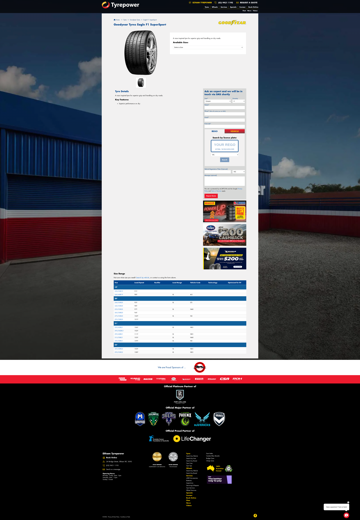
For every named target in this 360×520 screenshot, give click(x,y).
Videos (255, 11)
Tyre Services (190, 488)
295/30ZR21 (119, 331)
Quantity (235, 98)
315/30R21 (119, 337)
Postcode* (207, 124)
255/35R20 (119, 309)
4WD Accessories (192, 478)
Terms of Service (216, 191)
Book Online (253, 7)
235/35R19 (119, 291)
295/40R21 (119, 334)
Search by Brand (191, 461)
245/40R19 (119, 295)
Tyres (207, 7)
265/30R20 (119, 313)
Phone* (215, 111)
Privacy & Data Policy (113, 517)
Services (224, 7)
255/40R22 (119, 349)
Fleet (244, 11)
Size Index (209, 453)
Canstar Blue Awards (212, 456)
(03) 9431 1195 (225, 2)
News (249, 11)
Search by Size (191, 458)
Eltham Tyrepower (202, 2)
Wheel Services (191, 490)
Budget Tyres (210, 458)
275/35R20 (119, 316)
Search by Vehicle (192, 456)
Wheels (215, 7)
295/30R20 (119, 319)
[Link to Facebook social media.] (255, 515)
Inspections (189, 483)
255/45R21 (119, 327)
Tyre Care (189, 463)
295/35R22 (119, 352)
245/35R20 (119, 303)
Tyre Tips (189, 466)
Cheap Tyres (210, 461)
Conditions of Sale (125, 517)
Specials (233, 7)
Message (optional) (210, 175)
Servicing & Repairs (192, 485)
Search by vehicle (142, 278)
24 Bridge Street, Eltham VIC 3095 (119, 462)
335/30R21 (119, 341)
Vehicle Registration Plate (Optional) (216, 169)
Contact (242, 7)
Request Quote (211, 196)
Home (117, 20)
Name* (206, 105)
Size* (206, 98)
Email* (206, 117)
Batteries (189, 481)
